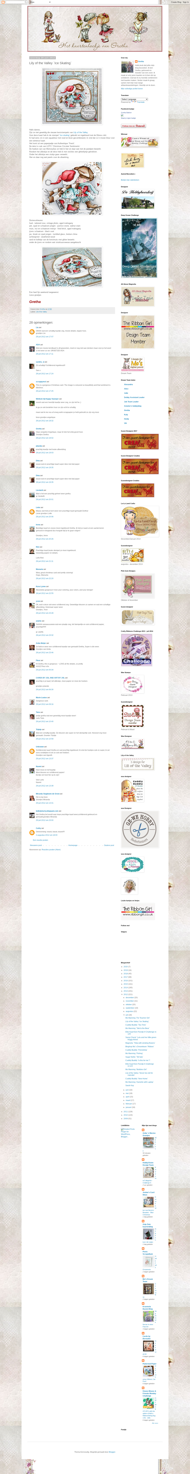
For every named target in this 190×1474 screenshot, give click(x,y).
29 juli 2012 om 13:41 (44, 803)
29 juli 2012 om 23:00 (44, 820)
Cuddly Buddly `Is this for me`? (137, 1060)
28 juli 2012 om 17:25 (44, 391)
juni (127, 1090)
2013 (126, 991)
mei (127, 1093)
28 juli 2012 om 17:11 (44, 354)
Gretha (39, 429)
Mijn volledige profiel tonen (132, 89)
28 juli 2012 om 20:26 (44, 539)
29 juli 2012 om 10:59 (44, 739)
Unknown (40, 747)
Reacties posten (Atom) (51, 850)
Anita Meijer (41, 643)
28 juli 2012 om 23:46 (44, 653)
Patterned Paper (149, 1364)
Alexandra (128, 384)
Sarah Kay (129, 1085)
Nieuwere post (36, 845)
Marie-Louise (41, 698)
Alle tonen (155, 1423)
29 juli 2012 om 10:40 (44, 721)
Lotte (38, 507)
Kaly (126, 415)
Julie (126, 393)
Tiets (38, 712)
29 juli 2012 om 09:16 (44, 704)
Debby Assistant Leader (134, 397)
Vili (125, 423)
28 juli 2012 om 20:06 (44, 517)
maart (128, 1100)
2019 (126, 970)
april (128, 1097)
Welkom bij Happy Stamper (47, 399)
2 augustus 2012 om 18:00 (46, 835)
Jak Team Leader (131, 402)
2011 (126, 1112)
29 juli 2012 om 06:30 (44, 690)
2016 (126, 981)
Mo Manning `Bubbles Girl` (136, 1069)
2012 (126, 994)
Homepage (72, 845)
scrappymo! (41, 382)
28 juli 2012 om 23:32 (44, 635)
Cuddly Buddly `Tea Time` (135, 1025)
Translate (141, 102)
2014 (126, 988)
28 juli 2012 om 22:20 (44, 578)
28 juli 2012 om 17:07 (44, 337)
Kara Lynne (41, 586)
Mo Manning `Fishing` (134, 1053)
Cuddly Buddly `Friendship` (136, 1050)
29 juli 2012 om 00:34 (44, 670)
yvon (38, 601)
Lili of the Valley (41, 312)
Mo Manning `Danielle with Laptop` (139, 1082)
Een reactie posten (40, 840)
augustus (130, 1011)
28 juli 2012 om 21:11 (44, 561)
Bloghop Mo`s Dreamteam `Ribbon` (139, 1047)
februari (129, 1104)
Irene (38, 525)
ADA (38, 345)
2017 (126, 977)
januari (129, 1107)
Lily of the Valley (80, 132)
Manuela (39, 569)
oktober (129, 1005)
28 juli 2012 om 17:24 (44, 374)
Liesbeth (39, 490)
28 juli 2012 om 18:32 (44, 421)
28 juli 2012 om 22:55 (44, 593)
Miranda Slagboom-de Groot (48, 794)
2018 (126, 974)
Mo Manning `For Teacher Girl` (137, 1018)
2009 (126, 1119)
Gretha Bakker (126, 112)
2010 (126, 1115)
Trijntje (39, 729)
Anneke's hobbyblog (132, 406)
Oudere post (109, 845)
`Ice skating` (64, 135)
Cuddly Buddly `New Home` (136, 1079)
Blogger (112, 1452)
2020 (126, 967)
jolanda (39, 446)
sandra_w (40, 362)
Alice (126, 389)
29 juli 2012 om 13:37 (44, 759)
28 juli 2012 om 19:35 (44, 467)
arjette (38, 621)
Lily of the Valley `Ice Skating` (137, 1021)
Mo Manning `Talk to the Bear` (137, 1028)
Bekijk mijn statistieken (130, 180)
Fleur (38, 660)
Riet (37, 547)
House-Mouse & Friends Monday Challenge (149, 1393)
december (130, 998)
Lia (37, 327)
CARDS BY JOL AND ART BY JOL (50, 678)
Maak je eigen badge (128, 118)
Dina (38, 461)
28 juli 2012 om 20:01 (44, 499)
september (130, 1008)
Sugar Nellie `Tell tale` (134, 1057)
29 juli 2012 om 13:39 (44, 786)
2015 (126, 984)
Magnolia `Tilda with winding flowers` (140, 1043)
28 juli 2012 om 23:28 (44, 613)
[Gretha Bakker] (122, 116)
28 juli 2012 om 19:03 (44, 453)
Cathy (38, 828)
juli (127, 1015)
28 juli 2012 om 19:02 (44, 438)
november (130, 1001)
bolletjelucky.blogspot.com (47, 811)
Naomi (38, 766)
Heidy (126, 419)
